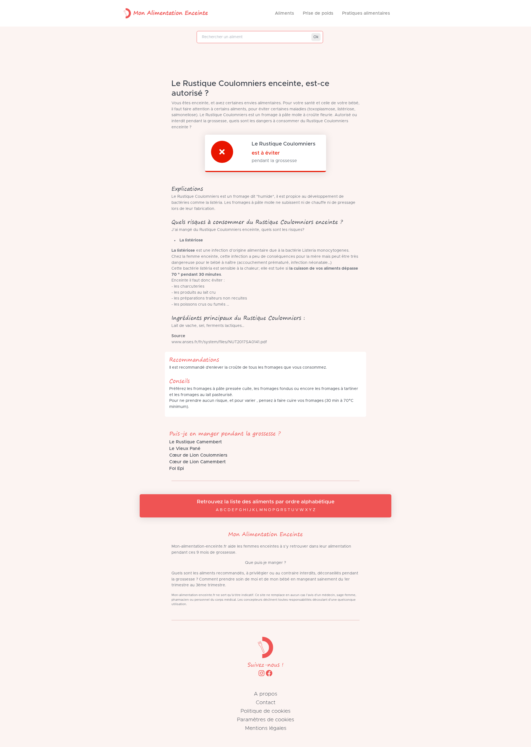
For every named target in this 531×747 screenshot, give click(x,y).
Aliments (284, 13)
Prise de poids (318, 13)
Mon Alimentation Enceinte (170, 12)
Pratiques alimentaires (366, 13)
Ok (316, 37)
